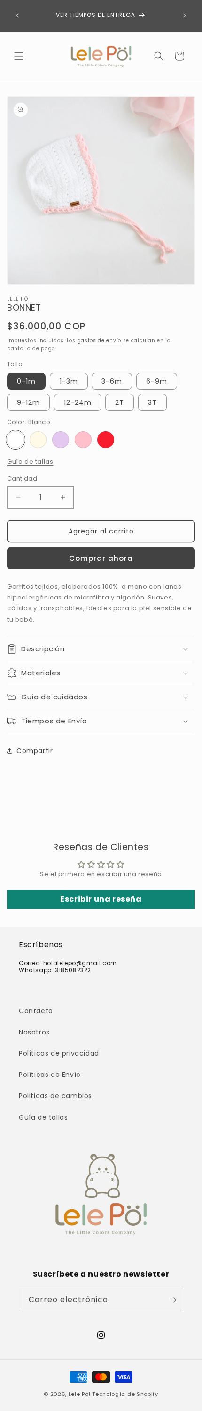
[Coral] (105, 439)
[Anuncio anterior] (17, 15)
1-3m (69, 381)
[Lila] (60, 439)
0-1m (26, 381)
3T (152, 402)
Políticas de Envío (50, 1074)
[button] (18, 56)
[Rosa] (83, 439)
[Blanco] (15, 439)
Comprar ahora (101, 558)
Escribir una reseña (100, 899)
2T (119, 402)
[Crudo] (38, 439)
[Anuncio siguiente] (184, 15)
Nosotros (34, 1032)
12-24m (78, 402)
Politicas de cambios (55, 1095)
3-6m (111, 381)
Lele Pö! (80, 1394)
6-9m (156, 381)
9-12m (28, 402)
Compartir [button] (34, 750)
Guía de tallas (30, 461)
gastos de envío (100, 340)
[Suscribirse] (172, 1300)
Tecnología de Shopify (125, 1394)
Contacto (36, 1011)
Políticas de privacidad (59, 1053)
